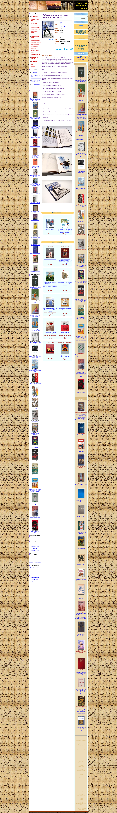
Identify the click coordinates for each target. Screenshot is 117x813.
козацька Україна (34, 23)
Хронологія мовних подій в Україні (35, 212)
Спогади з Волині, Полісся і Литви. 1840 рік (35, 343)
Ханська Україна (35, 421)
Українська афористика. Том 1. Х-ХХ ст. (81, 469)
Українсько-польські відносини (35, 562)
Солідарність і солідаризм (35, 237)
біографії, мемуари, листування (34, 48)
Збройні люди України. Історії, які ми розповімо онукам (35, 118)
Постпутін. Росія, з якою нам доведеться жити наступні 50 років (35, 461)
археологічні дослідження (33, 34)
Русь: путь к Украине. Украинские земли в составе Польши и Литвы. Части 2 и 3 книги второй (65, 261)
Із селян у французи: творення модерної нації (35, 137)
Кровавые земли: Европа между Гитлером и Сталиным (50, 333)
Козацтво (35, 548)
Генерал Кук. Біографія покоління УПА (35, 384)
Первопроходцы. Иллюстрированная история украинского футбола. (35, 184)
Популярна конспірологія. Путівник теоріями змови (35, 288)
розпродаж (33, 55)
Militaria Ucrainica (64, 26)
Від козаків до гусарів (50, 229)
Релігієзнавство (34, 61)
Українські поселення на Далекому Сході (35, 504)
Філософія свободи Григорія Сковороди (35, 176)
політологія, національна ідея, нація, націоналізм (35, 27)
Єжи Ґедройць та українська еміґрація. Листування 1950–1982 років (35, 203)
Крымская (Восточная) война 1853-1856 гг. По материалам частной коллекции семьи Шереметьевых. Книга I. (81, 417)
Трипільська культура (35, 546)
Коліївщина (35, 396)
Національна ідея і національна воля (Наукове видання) (81, 550)
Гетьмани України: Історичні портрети (81, 565)
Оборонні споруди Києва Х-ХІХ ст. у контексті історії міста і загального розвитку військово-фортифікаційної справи (81, 616)
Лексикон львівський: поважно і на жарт (35, 146)
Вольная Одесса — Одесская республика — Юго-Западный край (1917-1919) (35, 99)
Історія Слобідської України (81, 533)
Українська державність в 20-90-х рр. (81, 501)
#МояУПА (35, 408)
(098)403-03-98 (81, 59)
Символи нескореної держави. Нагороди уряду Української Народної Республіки (65, 231)
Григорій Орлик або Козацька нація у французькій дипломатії (65, 284)
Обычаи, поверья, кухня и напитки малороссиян (81, 485)
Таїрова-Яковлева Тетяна (35, 567)
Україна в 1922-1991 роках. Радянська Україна (36, 81)
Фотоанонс (33, 66)
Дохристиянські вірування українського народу (65, 309)
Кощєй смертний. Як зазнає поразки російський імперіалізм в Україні (35, 166)
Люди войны (81, 451)
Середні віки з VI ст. (34, 72)
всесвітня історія (34, 59)
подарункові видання (35, 44)
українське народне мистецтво (34, 58)
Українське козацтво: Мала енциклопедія (81, 580)
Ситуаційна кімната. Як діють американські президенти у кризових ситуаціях (35, 127)
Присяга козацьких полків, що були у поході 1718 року (35, 302)
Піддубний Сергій (35, 569)
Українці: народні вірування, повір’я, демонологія (81, 635)
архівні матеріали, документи (34, 32)
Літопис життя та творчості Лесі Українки (81, 517)
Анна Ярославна (35, 579)
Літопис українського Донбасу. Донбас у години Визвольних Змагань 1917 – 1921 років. (35, 518)
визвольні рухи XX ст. (35, 50)
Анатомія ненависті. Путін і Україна (35, 532)
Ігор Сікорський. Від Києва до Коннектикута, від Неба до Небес (50, 310)
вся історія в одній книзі (35, 84)
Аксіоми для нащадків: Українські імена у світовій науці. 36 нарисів (81, 691)
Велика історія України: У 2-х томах (81, 654)
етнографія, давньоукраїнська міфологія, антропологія (35, 40)
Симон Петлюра (35, 581)
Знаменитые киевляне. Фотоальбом (35, 434)
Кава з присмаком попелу (50, 259)
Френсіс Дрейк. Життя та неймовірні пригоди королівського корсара (35, 370)
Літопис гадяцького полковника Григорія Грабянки (81, 597)
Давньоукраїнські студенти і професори (81, 435)
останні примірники (34, 16)
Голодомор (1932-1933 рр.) (35, 550)
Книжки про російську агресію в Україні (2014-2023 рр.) (35, 557)
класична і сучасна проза (36, 25)
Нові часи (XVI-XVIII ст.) (35, 74)
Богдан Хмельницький (35, 577)
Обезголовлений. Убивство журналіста (35, 194)
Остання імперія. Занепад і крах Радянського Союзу (35, 357)
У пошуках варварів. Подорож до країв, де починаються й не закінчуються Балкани (35, 490)
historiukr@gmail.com (81, 57)
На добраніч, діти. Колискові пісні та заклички (65, 355)
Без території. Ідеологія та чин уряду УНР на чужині (35, 245)
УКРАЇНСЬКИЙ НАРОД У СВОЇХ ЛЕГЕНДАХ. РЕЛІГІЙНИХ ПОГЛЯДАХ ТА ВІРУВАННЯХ (81, 710)
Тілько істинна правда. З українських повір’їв (35, 447)
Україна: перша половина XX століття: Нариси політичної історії (81, 672)
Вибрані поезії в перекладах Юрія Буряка (35, 263)
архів (32, 64)
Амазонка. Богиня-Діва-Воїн (50, 355)
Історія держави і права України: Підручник (35, 220)
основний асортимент (35, 14)
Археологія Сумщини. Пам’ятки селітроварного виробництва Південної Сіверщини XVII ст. (35, 330)
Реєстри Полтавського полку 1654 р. (35, 253)
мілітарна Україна (34, 46)
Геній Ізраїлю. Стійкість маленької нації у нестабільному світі (35, 156)
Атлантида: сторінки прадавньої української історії (81, 729)
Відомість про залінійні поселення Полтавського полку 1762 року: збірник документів (35, 315)
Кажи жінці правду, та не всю (35, 271)
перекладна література (35, 54)
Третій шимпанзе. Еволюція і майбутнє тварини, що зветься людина (35, 476)
